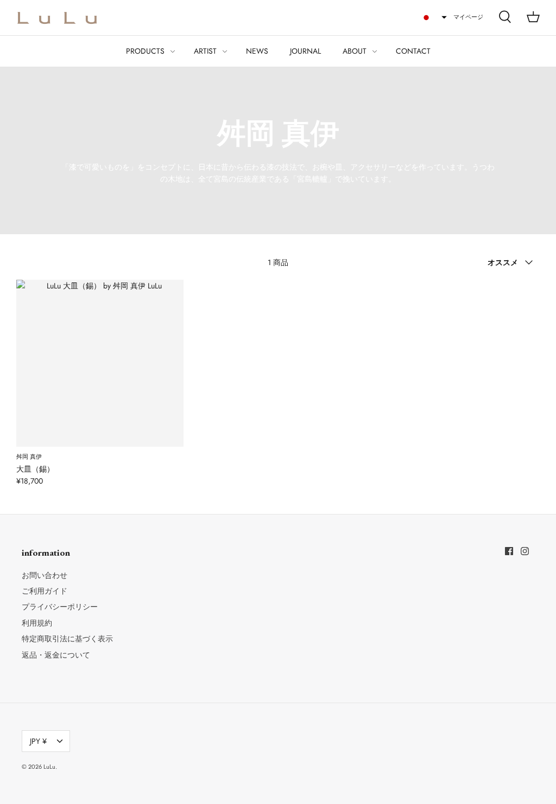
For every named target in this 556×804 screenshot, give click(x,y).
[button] (433, 17)
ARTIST (205, 51)
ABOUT (355, 51)
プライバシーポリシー (60, 606)
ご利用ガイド (44, 591)
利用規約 (37, 623)
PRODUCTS (145, 51)
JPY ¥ (38, 741)
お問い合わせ (44, 575)
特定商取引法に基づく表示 (67, 638)
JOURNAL (305, 51)
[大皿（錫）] (100, 363)
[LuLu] (57, 17)
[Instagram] (525, 551)
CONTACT (413, 51)
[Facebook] (509, 551)
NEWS (257, 51)
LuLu (49, 766)
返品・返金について (56, 654)
